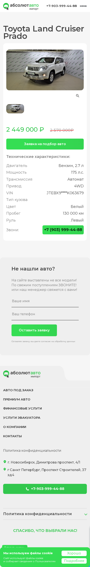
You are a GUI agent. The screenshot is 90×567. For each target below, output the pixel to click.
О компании (14, 427)
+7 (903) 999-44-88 (63, 229)
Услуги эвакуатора (21, 418)
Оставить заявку (34, 330)
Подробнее (74, 561)
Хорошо (74, 553)
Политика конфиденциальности (32, 451)
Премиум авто (16, 399)
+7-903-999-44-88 (61, 6)
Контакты (12, 436)
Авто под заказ (18, 390)
